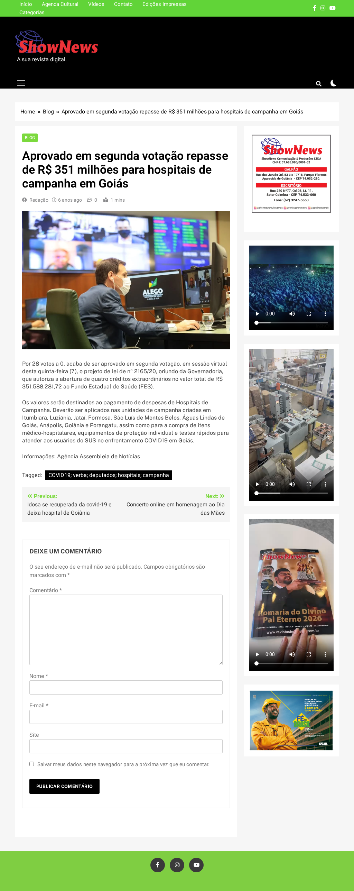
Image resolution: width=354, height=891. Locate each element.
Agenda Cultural (60, 4)
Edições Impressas (164, 4)
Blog (30, 138)
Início (25, 4)
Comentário (45, 590)
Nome (38, 676)
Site (34, 735)
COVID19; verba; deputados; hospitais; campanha (108, 475)
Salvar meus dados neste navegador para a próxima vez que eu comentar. (123, 764)
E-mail (38, 705)
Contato (123, 4)
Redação (38, 200)
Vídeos (96, 4)
